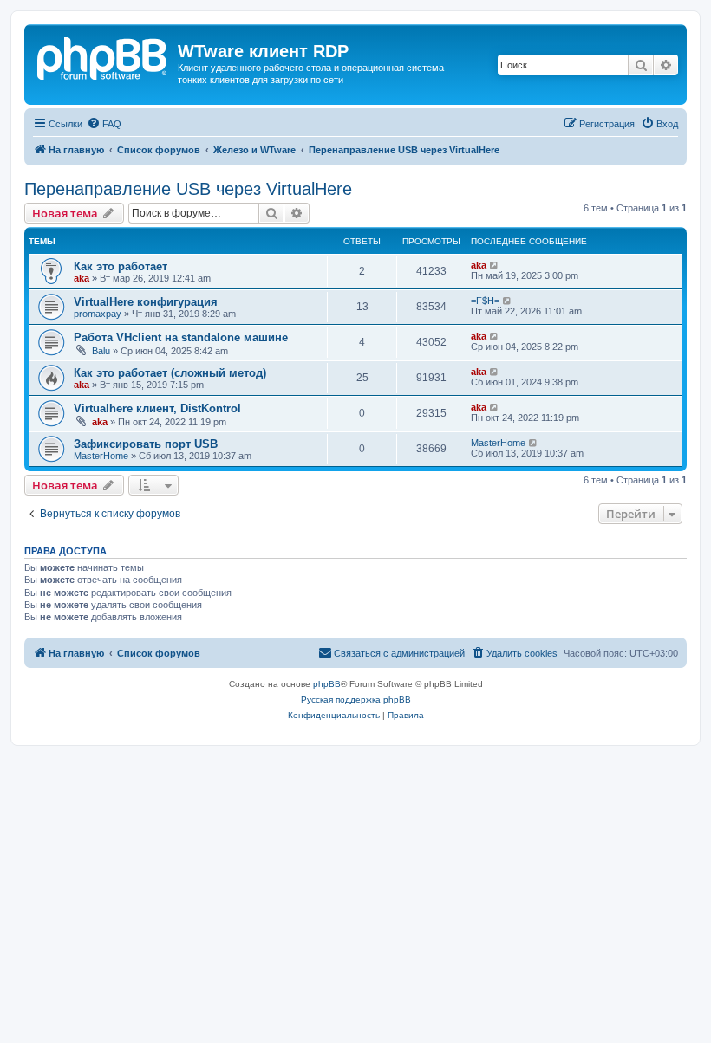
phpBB (327, 684)
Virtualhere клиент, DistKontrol (157, 408)
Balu (101, 351)
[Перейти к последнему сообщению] (494, 265)
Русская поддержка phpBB (356, 699)
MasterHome (101, 455)
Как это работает (120, 266)
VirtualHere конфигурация (146, 301)
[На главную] (103, 56)
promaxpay (97, 313)
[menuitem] (104, 123)
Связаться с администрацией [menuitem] (399, 653)
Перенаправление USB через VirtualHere (188, 188)
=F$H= (485, 300)
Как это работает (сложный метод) (170, 372)
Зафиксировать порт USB (146, 443)
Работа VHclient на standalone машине (181, 337)
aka (81, 278)
